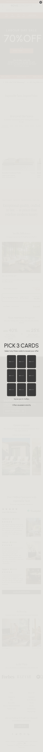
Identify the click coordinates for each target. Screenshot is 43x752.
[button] (11, 361)
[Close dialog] (40, 2)
